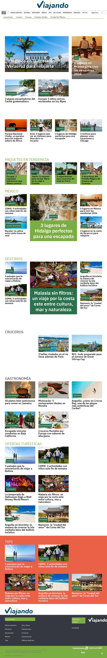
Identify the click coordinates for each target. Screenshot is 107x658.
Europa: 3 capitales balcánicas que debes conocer (14, 180)
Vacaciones (36, 12)
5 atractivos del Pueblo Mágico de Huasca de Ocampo (91, 180)
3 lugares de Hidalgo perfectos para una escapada (65, 136)
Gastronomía (26, 637)
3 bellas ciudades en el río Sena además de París (53, 355)
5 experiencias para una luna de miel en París (65, 178)
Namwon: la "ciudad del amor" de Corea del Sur (90, 305)
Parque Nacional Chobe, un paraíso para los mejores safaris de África (14, 137)
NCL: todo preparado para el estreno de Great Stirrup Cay (86, 356)
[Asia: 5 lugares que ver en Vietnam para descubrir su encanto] (41, 125)
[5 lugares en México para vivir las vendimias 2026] (91, 200)
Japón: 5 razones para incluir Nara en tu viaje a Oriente (41, 180)
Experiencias (67, 12)
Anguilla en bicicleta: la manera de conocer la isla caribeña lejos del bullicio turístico (91, 281)
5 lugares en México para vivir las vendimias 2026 (86, 68)
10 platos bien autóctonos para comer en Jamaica (20, 402)
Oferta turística (16, 12)
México (44, 12)
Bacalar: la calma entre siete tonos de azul (15, 233)
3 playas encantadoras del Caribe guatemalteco (20, 100)
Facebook (75, 628)
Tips (50, 12)
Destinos (27, 12)
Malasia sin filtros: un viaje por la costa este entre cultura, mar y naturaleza (53, 301)
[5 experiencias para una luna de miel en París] (66, 168)
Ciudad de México (58, 17)
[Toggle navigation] (8, 12)
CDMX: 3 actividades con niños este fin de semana (16, 211)
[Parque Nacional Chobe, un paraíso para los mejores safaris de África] (16, 125)
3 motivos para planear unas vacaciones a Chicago (88, 137)
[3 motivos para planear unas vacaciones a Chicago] (91, 125)
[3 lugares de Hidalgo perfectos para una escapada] (66, 125)
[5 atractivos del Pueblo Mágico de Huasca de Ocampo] (91, 168)
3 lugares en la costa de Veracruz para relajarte (31, 63)
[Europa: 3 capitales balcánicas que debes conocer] (16, 168)
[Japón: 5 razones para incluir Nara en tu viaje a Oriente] (41, 168)
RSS (83, 652)
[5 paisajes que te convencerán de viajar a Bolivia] (16, 268)
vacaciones (8, 17)
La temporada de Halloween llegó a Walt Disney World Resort (18, 497)
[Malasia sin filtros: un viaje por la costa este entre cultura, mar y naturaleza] (53, 275)
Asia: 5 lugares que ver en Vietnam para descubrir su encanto (40, 137)
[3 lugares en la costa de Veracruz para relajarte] (91, 222)
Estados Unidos (41, 17)
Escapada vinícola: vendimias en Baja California (15, 433)
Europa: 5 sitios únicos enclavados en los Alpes (52, 100)
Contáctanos (79, 648)
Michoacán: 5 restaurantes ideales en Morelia (51, 403)
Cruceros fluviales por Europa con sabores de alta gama (51, 433)
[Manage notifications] (102, 653)
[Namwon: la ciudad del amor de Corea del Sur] (91, 295)
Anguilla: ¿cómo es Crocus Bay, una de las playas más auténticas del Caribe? (87, 404)
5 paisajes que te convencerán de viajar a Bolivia (14, 278)
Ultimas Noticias (28, 640)
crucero (19, 17)
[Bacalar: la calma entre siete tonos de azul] (16, 222)
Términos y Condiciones (14, 656)
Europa (28, 17)
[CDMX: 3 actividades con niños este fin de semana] (16, 200)
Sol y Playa (57, 12)
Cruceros (77, 12)
